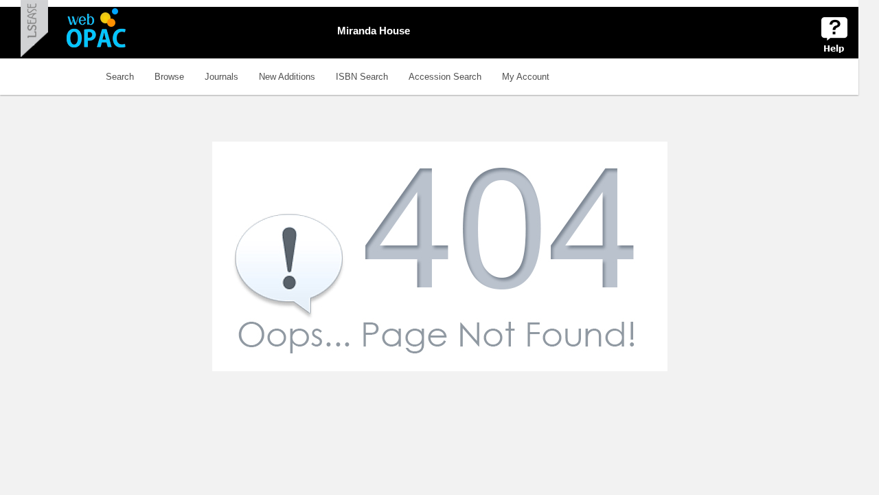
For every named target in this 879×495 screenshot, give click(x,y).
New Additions (287, 77)
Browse (169, 77)
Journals (221, 77)
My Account (525, 77)
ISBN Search (362, 77)
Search (120, 77)
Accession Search (445, 77)
